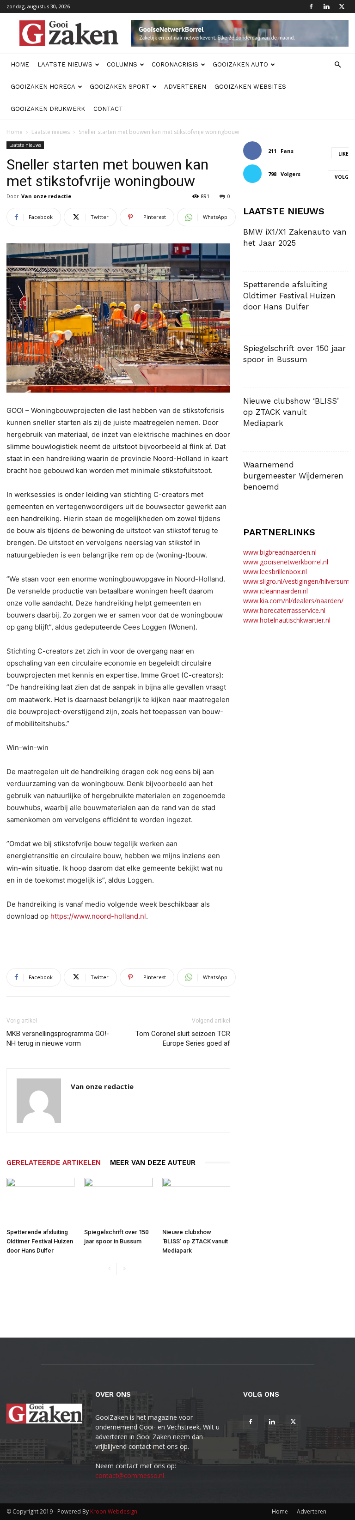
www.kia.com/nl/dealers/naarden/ (293, 600)
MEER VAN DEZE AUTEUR (153, 1162)
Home (20, 64)
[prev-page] (109, 1269)
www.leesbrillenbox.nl (275, 571)
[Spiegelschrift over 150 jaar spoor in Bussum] (118, 1201)
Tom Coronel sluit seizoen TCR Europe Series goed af (182, 1038)
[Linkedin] (326, 6)
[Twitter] (342, 6)
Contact (108, 108)
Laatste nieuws (64, 64)
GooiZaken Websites (250, 86)
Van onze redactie (46, 196)
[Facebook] (311, 6)
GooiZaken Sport (120, 86)
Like (343, 154)
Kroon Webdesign (113, 1511)
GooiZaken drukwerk (48, 108)
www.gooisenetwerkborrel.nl (285, 561)
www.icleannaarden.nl (275, 591)
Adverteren (185, 86)
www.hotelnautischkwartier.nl (287, 620)
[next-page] (124, 1269)
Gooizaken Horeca (43, 86)
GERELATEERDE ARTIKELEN (53, 1162)
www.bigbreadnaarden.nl (280, 552)
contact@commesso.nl (129, 1475)
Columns (122, 64)
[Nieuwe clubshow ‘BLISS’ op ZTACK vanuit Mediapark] (196, 1201)
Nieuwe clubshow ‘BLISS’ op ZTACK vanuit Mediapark (195, 1241)
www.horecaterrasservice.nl (284, 610)
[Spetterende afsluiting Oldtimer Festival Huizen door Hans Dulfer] (40, 1201)
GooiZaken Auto (240, 64)
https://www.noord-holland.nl (98, 916)
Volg (342, 177)
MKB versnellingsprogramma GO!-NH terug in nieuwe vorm (57, 1038)
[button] (337, 65)
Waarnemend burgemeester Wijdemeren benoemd (293, 475)
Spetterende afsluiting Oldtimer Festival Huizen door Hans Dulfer (39, 1241)
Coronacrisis (175, 64)
